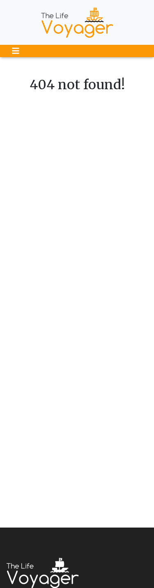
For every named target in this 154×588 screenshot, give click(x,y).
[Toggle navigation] (16, 51)
